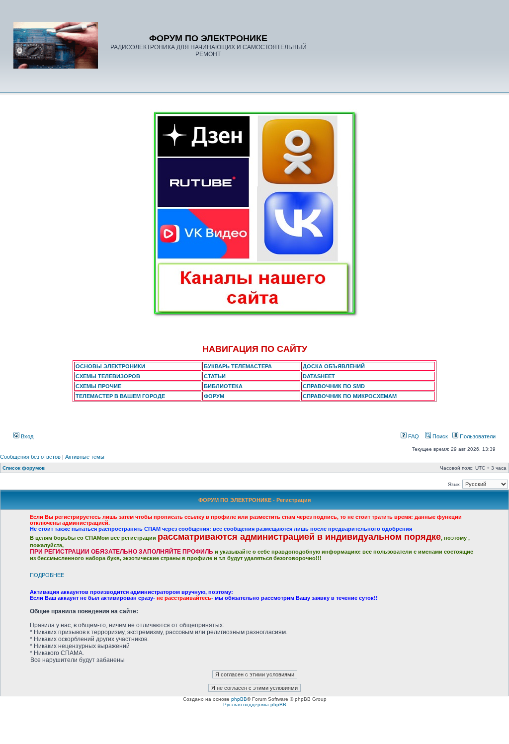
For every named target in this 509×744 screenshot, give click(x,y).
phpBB (239, 699)
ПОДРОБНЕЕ (47, 575)
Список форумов (23, 468)
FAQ (413, 436)
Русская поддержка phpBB (254, 704)
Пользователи (477, 436)
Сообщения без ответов (30, 457)
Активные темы (84, 457)
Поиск (439, 436)
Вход (26, 436)
